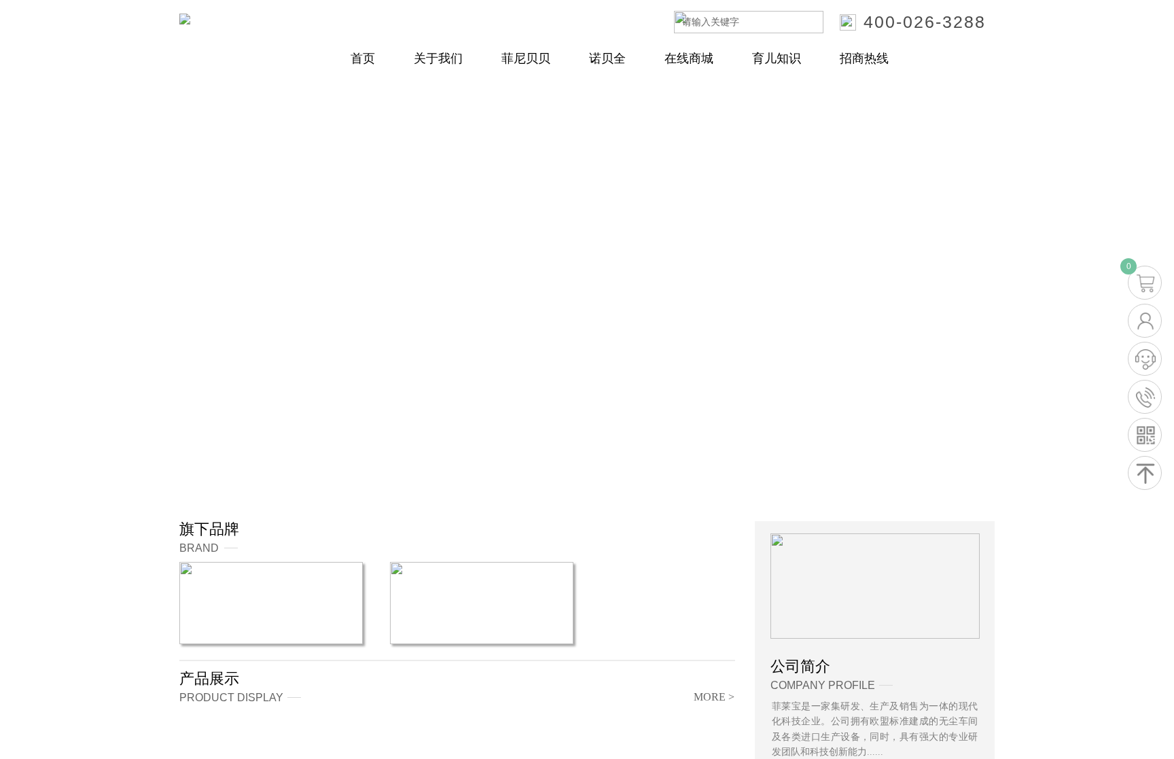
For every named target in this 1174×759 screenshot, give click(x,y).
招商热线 (864, 58)
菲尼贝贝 (525, 58)
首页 (363, 58)
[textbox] (731, 22)
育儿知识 (776, 58)
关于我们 (438, 58)
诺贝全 (607, 58)
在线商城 (688, 58)
